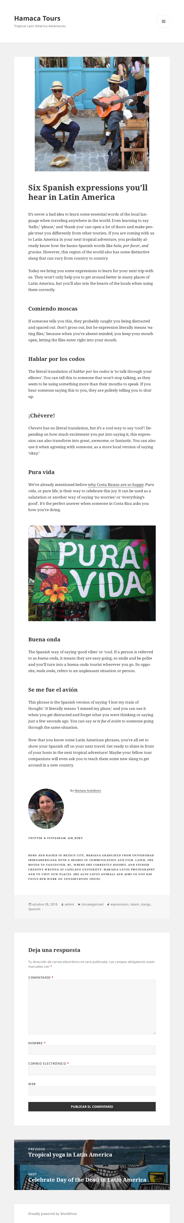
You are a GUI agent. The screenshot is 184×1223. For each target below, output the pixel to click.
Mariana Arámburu (87, 790)
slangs (146, 904)
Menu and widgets (164, 27)
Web (32, 1084)
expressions (120, 904)
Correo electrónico (48, 1063)
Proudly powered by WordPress (52, 1214)
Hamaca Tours (37, 18)
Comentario (41, 977)
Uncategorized (92, 904)
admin (69, 904)
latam (134, 904)
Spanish (34, 909)
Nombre (37, 1043)
